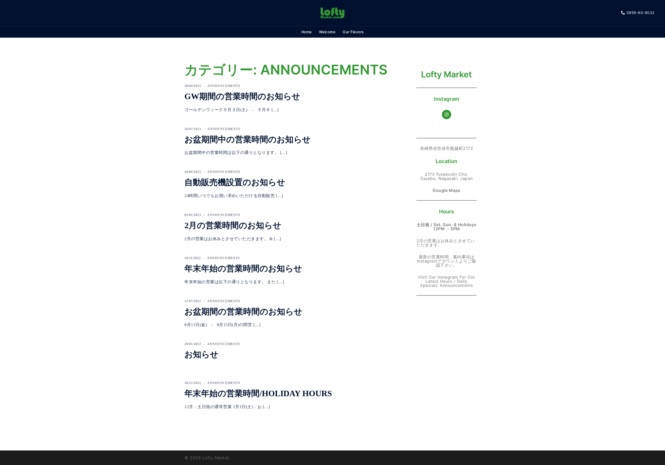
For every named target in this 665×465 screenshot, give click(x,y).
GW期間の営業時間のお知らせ (242, 96)
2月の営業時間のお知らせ (232, 225)
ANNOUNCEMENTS (223, 86)
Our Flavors (353, 32)
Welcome (327, 32)
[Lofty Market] (332, 12)
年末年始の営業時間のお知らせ (243, 268)
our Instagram (443, 277)
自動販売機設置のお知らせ (234, 182)
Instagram (427, 261)
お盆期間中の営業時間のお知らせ (247, 139)
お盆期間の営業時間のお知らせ (243, 311)
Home (306, 32)
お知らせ (201, 354)
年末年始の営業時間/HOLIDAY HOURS (258, 393)
